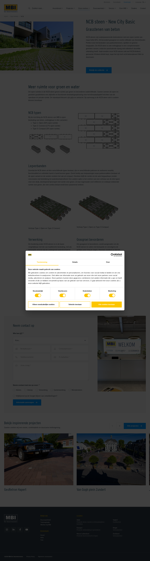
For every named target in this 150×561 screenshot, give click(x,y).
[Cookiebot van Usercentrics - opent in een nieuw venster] (112, 255)
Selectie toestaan (75, 304)
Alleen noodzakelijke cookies (43, 304)
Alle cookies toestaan (106, 304)
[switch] (63, 296)
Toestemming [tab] (42, 262)
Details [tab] (75, 262)
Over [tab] (108, 262)
